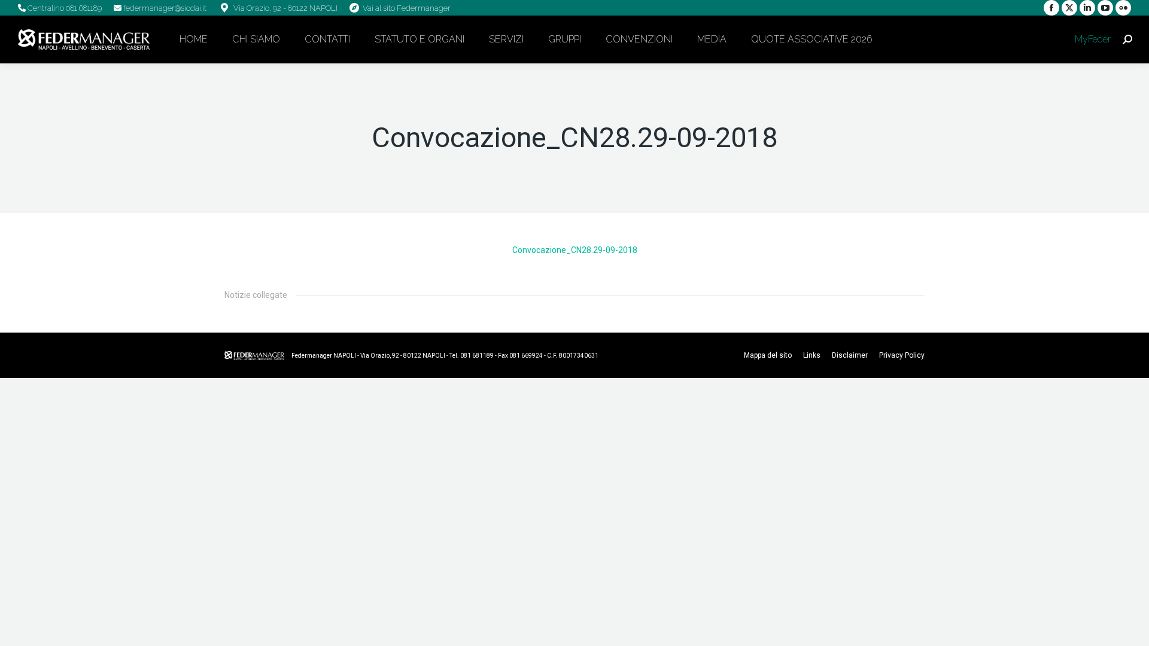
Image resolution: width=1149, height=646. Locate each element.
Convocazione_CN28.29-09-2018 (574, 250)
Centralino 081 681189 (64, 8)
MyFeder (1091, 39)
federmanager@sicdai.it (163, 8)
